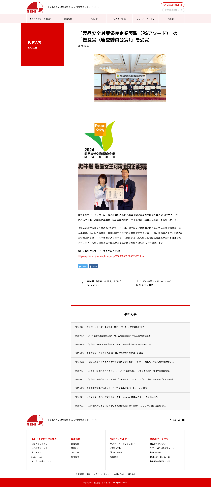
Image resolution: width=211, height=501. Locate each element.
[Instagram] (175, 420)
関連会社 (75, 448)
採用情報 (75, 456)
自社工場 (75, 452)
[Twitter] (179, 420)
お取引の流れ (116, 448)
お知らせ (94, 18)
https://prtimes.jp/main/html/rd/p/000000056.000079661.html (111, 256)
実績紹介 (114, 456)
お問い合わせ (156, 452)
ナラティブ (36, 452)
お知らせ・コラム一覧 (160, 456)
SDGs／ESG (36, 456)
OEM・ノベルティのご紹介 (122, 443)
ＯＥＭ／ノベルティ (145, 18)
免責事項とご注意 (83, 474)
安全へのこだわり (39, 443)
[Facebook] (170, 420)
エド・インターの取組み (41, 18)
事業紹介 (171, 18)
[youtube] (183, 420)
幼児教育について (39, 448)
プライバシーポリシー (102, 474)
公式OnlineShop (174, 4)
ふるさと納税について (41, 461)
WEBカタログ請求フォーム (162, 448)
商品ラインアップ (158, 443)
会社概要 (68, 18)
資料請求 (131, 474)
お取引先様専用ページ (173, 10)
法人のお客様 (120, 18)
